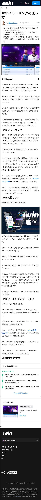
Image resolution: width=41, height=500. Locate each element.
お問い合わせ (19, 483)
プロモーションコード (9, 447)
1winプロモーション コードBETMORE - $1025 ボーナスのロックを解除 (22, 375)
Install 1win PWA (30, 483)
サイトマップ (9, 483)
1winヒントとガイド (8, 371)
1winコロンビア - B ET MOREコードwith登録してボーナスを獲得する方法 (22, 387)
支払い (3, 456)
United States (10, 440)
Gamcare (17, 496)
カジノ (3, 453)
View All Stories (20, 393)
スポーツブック (7, 450)
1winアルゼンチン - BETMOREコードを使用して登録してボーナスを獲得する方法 (21, 381)
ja (28, 3)
